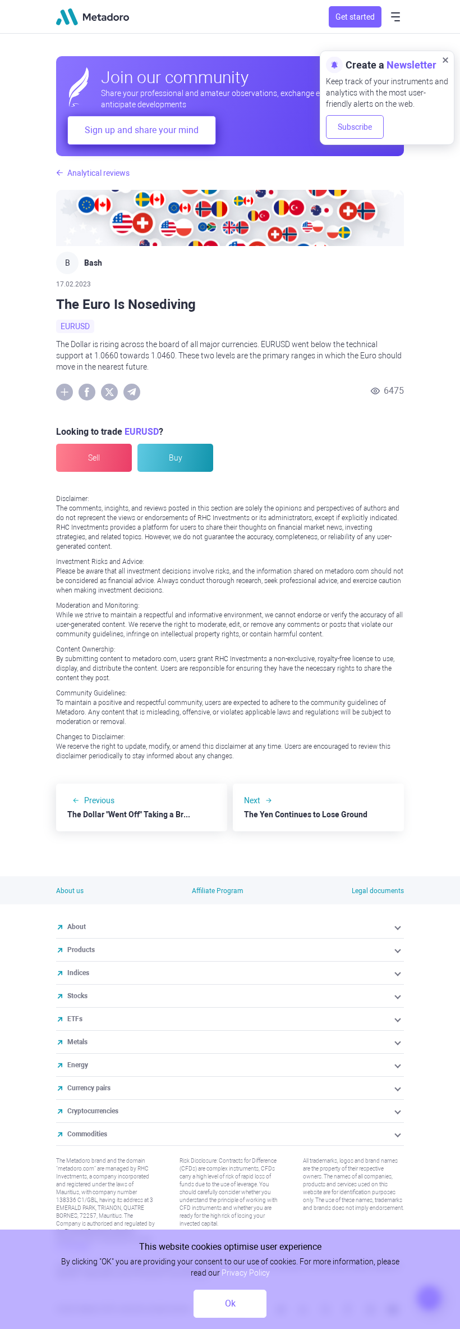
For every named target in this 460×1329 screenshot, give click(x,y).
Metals (77, 1042)
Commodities (87, 1134)
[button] (398, 926)
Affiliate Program (217, 891)
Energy (77, 1065)
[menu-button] (395, 16)
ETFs (74, 1019)
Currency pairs (89, 1088)
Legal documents (378, 891)
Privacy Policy (246, 1272)
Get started (355, 16)
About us (70, 891)
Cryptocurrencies (92, 1111)
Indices (78, 973)
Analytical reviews (98, 173)
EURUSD (75, 326)
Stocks (77, 996)
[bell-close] (445, 59)
